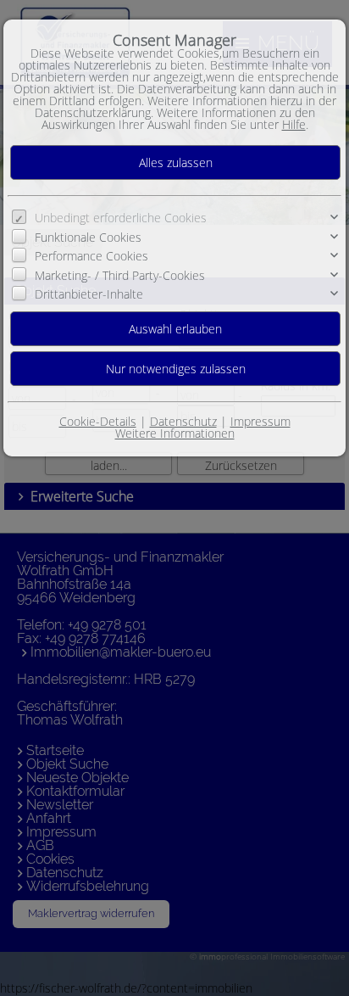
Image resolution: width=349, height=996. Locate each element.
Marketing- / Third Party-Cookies (120, 275)
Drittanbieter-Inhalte (89, 294)
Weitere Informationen (175, 433)
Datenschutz (183, 421)
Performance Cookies (91, 256)
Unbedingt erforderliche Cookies (121, 218)
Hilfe (294, 124)
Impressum (260, 421)
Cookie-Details (97, 421)
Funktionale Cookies (88, 237)
